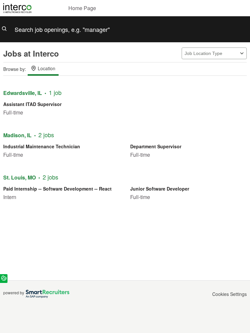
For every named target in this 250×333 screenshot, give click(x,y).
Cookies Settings (229, 294)
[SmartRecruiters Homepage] (46, 294)
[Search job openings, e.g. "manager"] (125, 29)
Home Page (82, 8)
